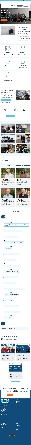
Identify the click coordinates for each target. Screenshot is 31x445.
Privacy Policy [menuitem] (28, 0)
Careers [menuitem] (17, 423)
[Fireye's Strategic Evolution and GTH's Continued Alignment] (8, 348)
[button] (29, 2)
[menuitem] (18, 425)
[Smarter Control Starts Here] (15, 367)
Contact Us (4, 19)
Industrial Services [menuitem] (18, 405)
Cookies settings (13, 5)
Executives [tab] (8, 165)
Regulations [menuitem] (17, 430)
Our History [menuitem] (17, 420)
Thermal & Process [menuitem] (18, 402)
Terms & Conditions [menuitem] (24, 0)
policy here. (11, 3)
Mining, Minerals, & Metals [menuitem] (4, 424)
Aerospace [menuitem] (2, 427)
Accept (19, 5)
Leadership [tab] (22, 165)
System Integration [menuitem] (18, 401)
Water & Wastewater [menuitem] (3, 420)
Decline (26, 5)
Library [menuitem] (17, 426)
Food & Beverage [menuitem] (3, 423)
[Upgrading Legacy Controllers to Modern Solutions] (23, 348)
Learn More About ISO (6, 102)
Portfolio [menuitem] (17, 429)
